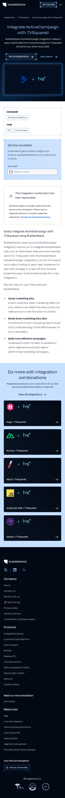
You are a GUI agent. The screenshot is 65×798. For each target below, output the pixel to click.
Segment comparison (15, 744)
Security (8, 679)
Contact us (9, 591)
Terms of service (12, 613)
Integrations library (14, 633)
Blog (6, 716)
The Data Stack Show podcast (19, 749)
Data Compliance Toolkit (17, 667)
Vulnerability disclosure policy (19, 619)
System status (11, 684)
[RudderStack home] (14, 5)
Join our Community (19, 767)
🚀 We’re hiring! (12, 602)
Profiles (8, 650)
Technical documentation (17, 727)
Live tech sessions (13, 721)
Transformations (12, 662)
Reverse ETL (10, 656)
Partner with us (12, 596)
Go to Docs (9, 701)
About (7, 585)
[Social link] (6, 570)
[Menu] (60, 5)
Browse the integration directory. (36, 217)
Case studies (10, 738)
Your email (12, 166)
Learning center (12, 732)
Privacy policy (11, 608)
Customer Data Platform (17, 639)
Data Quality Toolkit (14, 673)
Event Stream (11, 645)
